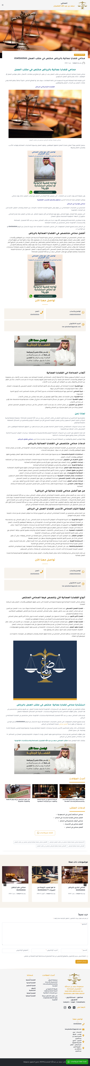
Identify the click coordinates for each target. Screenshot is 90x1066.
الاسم (84, 950)
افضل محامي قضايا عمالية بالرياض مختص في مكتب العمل (30, 842)
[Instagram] (65, 1007)
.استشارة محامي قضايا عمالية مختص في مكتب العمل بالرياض (66, 842)
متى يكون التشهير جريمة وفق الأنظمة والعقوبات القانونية (49, 998)
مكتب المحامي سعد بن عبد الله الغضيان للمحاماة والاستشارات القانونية (41, 741)
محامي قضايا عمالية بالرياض (76, 846)
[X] (74, 1007)
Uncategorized (79, 54)
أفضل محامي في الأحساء (74, 824)
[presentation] (75, 875)
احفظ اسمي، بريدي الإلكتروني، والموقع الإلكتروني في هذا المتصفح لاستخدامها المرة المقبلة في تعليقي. (55, 956)
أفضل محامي (63, 724)
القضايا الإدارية (31, 983)
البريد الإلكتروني (52, 950)
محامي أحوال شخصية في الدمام (71, 821)
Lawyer (75, 63)
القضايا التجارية (31, 980)
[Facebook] (69, 1007)
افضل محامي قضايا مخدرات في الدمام (69, 818)
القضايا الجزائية (31, 996)
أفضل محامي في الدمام (74, 827)
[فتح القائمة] (2, 5)
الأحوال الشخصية (32, 989)
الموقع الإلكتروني (22, 950)
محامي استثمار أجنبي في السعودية (70, 815)
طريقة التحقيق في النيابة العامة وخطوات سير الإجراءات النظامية (50, 991)
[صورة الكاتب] (83, 63)
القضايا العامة (31, 993)
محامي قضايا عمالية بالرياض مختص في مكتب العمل (51, 846)
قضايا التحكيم (31, 985)
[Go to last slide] (85, 884)
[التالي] (5, 884)
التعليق (84, 924)
